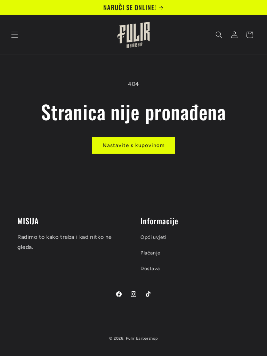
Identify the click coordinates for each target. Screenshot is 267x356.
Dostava (150, 269)
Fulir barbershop (142, 338)
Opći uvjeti (153, 237)
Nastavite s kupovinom (134, 145)
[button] (14, 34)
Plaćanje (150, 253)
